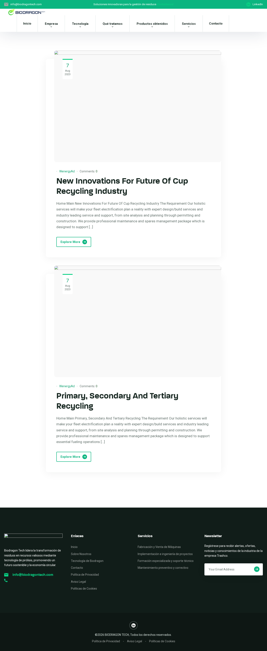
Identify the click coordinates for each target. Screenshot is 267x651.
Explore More (70, 242)
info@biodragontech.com (33, 575)
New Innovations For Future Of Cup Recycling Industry (122, 186)
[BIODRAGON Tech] (26, 12)
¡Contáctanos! (165, 4)
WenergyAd (67, 171)
